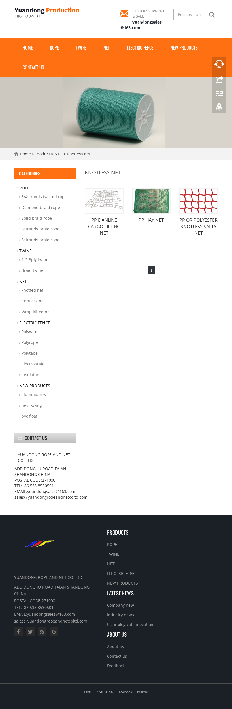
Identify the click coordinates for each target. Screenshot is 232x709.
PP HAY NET (151, 220)
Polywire (29, 331)
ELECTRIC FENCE (140, 47)
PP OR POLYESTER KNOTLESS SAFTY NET (198, 226)
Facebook (124, 692)
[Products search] (213, 15)
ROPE (54, 47)
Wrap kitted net (36, 311)
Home (28, 47)
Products (117, 532)
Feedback (116, 665)
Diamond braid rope (41, 207)
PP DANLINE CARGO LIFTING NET (104, 226)
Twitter (142, 692)
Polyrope (30, 342)
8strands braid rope (40, 239)
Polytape (30, 353)
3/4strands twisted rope (44, 196)
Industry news (120, 614)
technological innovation (130, 624)
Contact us (33, 67)
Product (42, 153)
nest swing (32, 405)
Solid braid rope (37, 218)
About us (117, 634)
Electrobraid (33, 364)
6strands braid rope (40, 229)
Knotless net (78, 153)
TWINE (81, 47)
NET (107, 47)
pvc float (29, 416)
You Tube (105, 692)
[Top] (219, 108)
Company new (120, 605)
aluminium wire (36, 394)
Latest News (120, 593)
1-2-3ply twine (35, 259)
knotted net (32, 290)
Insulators (31, 374)
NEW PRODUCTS (184, 47)
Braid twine (32, 270)
